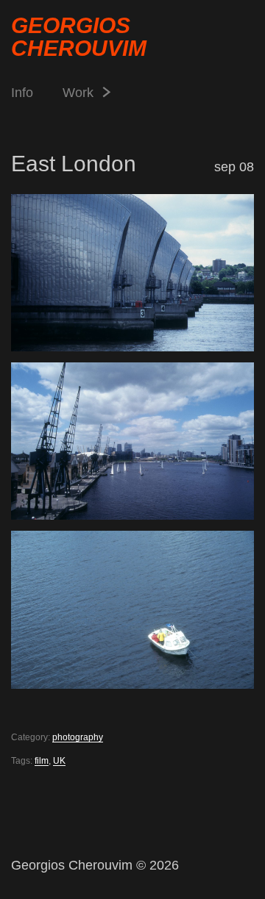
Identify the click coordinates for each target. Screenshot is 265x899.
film (42, 761)
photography (77, 737)
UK (59, 761)
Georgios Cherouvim (78, 36)
